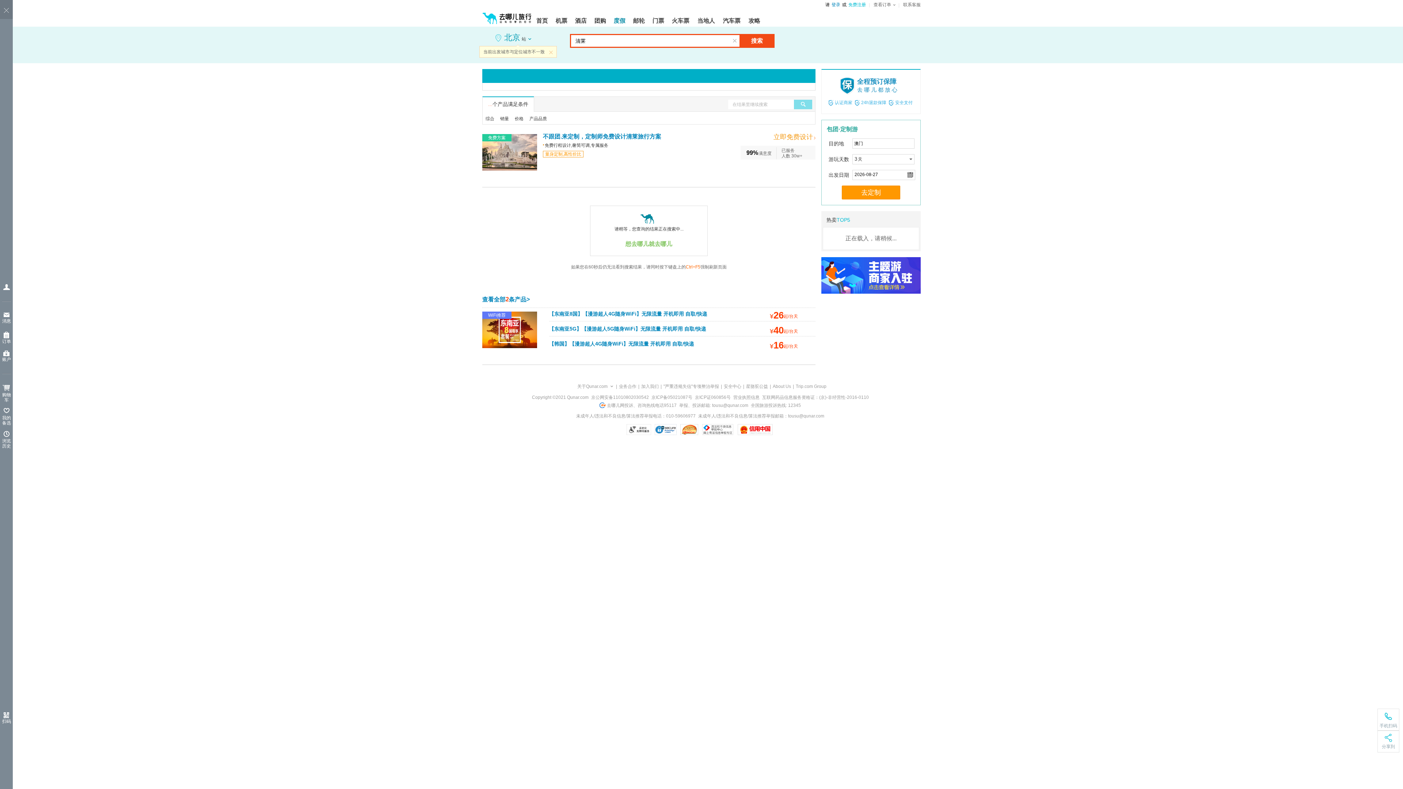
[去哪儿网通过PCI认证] (689, 429)
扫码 (6, 721)
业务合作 (627, 386)
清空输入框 (735, 41)
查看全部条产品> (506, 299)
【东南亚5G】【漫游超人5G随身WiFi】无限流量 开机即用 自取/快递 (627, 329)
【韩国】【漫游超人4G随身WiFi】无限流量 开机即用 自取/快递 (621, 344)
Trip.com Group (811, 386)
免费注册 (857, 4)
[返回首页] (507, 15)
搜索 (757, 41)
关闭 (551, 52)
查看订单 (882, 4)
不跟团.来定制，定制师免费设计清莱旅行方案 (602, 136)
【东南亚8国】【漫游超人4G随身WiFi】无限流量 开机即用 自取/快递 (628, 314)
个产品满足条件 (508, 104)
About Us (782, 386)
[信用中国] (755, 429)
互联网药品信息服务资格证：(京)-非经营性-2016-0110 (815, 397)
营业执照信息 (746, 397)
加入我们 (650, 386)
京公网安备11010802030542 (620, 397)
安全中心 (732, 386)
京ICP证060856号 (713, 397)
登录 (836, 4)
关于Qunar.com (592, 386)
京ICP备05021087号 (671, 397)
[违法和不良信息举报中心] (718, 429)
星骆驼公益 (757, 386)
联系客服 (912, 4)
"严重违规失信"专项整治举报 (691, 386)
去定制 (871, 192)
